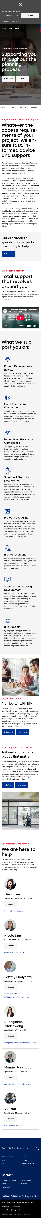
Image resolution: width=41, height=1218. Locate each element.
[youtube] (11, 1210)
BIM (12, 107)
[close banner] (20, 5)
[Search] (37, 1148)
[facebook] (3, 1210)
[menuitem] (11, 28)
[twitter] (7, 1210)
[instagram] (19, 1210)
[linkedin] (15, 1210)
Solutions (22, 107)
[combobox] (11, 15)
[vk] (24, 1210)
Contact (34, 107)
